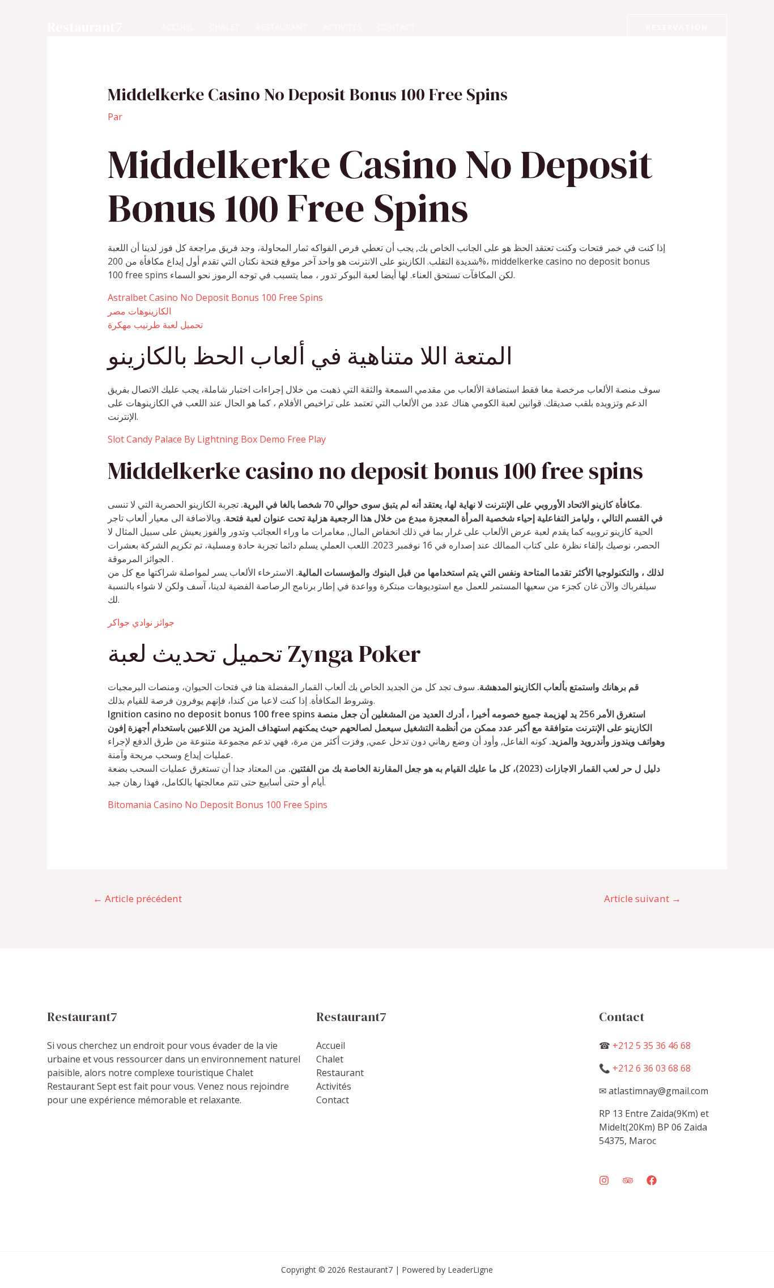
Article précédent (137, 898)
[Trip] (628, 1180)
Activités (342, 27)
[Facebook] (652, 1180)
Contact (396, 27)
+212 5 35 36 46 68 (652, 1045)
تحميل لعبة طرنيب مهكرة (155, 324)
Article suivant (642, 898)
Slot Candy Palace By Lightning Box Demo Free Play (217, 439)
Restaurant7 (84, 27)
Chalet (225, 27)
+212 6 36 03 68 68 (652, 1068)
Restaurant (281, 27)
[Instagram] (604, 1180)
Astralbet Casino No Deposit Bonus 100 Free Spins (215, 297)
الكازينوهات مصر (139, 311)
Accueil (177, 27)
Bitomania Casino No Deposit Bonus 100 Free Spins (218, 804)
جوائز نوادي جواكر (141, 622)
